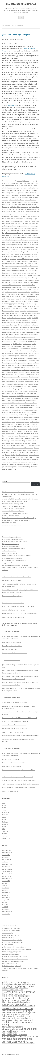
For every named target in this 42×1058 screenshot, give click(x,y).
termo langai (29, 452)
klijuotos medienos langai (13, 235)
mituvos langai (31, 306)
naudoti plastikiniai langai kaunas (16, 318)
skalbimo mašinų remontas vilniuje (17, 1023)
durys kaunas (31, 216)
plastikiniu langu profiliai (25, 429)
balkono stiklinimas (30, 193)
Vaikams (4, 836)
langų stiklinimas (12, 280)
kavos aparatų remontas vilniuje (16, 1000)
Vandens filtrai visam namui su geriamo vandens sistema (18, 770)
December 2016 (6, 893)
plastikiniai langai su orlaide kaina (26, 396)
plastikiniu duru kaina (17, 410)
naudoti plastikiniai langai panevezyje (26, 323)
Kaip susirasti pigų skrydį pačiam (11, 537)
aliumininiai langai (25, 183)
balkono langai (6, 193)
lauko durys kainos (28, 282)
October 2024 (6, 855)
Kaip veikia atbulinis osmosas (10, 759)
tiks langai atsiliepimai (17, 455)
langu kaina (24, 268)
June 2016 (5, 895)
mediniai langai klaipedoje (19, 297)
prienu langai (33, 436)
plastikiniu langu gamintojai (27, 415)
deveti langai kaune (14, 209)
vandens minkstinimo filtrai (17, 1038)
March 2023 (5, 857)
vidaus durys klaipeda (20, 462)
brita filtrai (24, 984)
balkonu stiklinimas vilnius (13, 204)
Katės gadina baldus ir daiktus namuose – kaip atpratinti (18, 606)
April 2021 (5, 862)
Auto (3, 803)
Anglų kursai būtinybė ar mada (11, 563)
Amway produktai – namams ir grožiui (13, 511)
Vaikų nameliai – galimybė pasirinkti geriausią (15, 513)
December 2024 (6, 850)
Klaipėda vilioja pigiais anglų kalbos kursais (14, 541)
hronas (23, 230)
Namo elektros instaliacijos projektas (18, 1010)
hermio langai (6, 230)
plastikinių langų (7, 412)
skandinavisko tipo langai (25, 448)
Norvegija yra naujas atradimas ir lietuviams (15, 565)
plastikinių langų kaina (8, 422)
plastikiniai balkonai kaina (26, 348)
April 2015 (5, 907)
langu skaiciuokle (29, 278)
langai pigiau (26, 249)
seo (28, 1016)
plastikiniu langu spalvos (16, 434)
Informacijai (20, 181)
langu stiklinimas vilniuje (25, 280)
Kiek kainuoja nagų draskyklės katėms (13, 603)
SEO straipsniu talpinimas (12, 631)
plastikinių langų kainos (22, 422)
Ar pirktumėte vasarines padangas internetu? (15, 501)
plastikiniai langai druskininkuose (15, 358)
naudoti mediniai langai (17, 313)
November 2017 (7, 878)
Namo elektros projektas (13, 1012)
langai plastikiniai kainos (14, 252)
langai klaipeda (14, 245)
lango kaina (13, 259)
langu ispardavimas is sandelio (11, 268)
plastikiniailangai (26, 405)
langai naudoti (19, 247)
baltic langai (5, 207)
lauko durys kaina (17, 282)
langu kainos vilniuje (19, 271)
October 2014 (6, 914)
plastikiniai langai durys (32, 358)
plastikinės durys (17, 344)
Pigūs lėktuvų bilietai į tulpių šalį (11, 966)
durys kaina (23, 216)
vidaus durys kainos (32, 460)
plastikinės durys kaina (29, 344)
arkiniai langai (22, 188)
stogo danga (7, 1026)
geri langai (13, 226)
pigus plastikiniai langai (30, 341)
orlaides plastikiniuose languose (20, 330)
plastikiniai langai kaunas (28, 370)
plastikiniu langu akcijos (19, 412)
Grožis (4, 810)
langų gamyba (20, 263)
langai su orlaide (12, 256)
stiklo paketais (12, 105)
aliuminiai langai (14, 183)
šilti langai (28, 445)
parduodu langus (34, 332)
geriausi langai (34, 226)
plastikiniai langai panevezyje (29, 384)
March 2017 (5, 888)
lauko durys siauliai (15, 285)
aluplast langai (23, 186)
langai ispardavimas (31, 240)
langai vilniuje (29, 256)
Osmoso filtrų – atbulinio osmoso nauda (14, 725)
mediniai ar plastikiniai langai (10, 289)
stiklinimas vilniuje (21, 450)
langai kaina (17, 242)
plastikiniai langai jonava (25, 363)
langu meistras (17, 273)
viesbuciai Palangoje (25, 1042)
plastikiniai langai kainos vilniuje (11, 370)
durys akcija (15, 216)
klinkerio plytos (23, 1002)
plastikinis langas (14, 408)
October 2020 (6, 867)
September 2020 (7, 869)
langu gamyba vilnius (8, 266)
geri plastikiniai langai (23, 226)
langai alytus (32, 237)
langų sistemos (19, 278)
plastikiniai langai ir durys (9, 360)
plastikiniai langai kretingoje (16, 379)
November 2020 (7, 864)
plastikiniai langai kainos (13, 367)
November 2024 (7, 852)
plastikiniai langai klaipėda (21, 374)
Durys (4, 808)
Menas (4, 819)
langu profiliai (28, 275)
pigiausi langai (15, 339)
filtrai (26, 998)
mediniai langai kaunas (13, 294)
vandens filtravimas (10, 1033)
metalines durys (11, 306)
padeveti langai (34, 330)
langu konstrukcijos (31, 271)
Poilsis (4, 826)
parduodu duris (24, 332)
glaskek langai (22, 228)
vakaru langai (19, 457)
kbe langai (20, 233)
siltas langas (20, 445)
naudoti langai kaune (13, 311)
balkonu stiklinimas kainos (16, 200)
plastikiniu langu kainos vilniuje (26, 426)
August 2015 (5, 900)
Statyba (26, 181)
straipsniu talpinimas (11, 1029)
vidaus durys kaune (8, 462)
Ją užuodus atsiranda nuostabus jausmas (14, 560)
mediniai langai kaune (27, 294)
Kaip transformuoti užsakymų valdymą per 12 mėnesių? (18, 787)
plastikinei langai (7, 344)
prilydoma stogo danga (23, 1014)
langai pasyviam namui (15, 249)
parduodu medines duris (9, 334)
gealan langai (6, 226)
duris (26, 211)
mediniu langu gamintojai (30, 301)
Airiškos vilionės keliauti (9, 551)
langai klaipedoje (24, 245)
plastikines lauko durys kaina (24, 346)
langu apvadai (29, 259)
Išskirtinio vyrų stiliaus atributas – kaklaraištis (15, 728)
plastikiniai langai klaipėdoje (20, 377)
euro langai (32, 221)
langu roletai (10, 278)
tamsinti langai (14, 452)
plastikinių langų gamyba (9, 417)
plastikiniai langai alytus (14, 356)
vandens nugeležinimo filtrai (14, 1041)
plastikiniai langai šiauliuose (23, 391)
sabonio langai (6, 443)
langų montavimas (27, 273)
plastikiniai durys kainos (17, 351)
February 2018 (6, 876)
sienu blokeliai (30, 1020)
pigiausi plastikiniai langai (27, 339)
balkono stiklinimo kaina (9, 197)
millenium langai (21, 306)
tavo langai (22, 452)
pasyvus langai (6, 339)
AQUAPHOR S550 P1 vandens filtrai (12, 732)
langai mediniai (9, 247)
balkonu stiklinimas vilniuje (14, 202)
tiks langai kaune (29, 455)
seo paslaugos (25, 1018)
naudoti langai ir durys (21, 308)
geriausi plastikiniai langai (9, 228)
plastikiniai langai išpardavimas (26, 360)
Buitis (4, 805)
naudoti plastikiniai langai (32, 313)
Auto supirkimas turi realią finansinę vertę (14, 702)
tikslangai (12, 457)
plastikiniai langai (30, 351)
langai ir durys (10, 240)
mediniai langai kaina (24, 292)
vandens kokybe (9, 1036)
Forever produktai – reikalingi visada (12, 504)
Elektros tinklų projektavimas (18, 991)
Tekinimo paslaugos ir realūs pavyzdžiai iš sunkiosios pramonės (20, 784)
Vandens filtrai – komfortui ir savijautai (13, 506)
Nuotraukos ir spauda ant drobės (12, 580)
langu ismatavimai (20, 266)
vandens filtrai (29, 1028)
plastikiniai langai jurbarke (19, 365)
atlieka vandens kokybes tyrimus (16, 982)
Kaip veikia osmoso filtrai (9, 649)
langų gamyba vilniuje (31, 263)
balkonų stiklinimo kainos (29, 204)
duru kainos (19, 214)
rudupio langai (32, 441)
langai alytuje (24, 237)
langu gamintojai (19, 261)
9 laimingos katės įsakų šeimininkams (13, 617)
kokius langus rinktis (28, 235)
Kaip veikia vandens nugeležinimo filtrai (13, 763)
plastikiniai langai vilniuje (14, 403)
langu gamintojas (10, 263)
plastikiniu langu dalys (12, 415)
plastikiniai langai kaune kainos (23, 372)
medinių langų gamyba (9, 304)
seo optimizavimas (10, 1018)
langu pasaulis (19, 275)
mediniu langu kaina (22, 304)
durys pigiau (9, 221)
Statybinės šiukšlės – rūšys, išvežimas (13, 508)
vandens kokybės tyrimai (27, 1036)
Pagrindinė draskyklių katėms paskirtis (13, 610)
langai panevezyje (29, 247)
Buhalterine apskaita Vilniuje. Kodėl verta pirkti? (16, 520)
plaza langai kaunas (12, 436)
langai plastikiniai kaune (28, 252)
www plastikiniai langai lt (25, 467)
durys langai (29, 219)
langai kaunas (34, 242)
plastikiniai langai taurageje (23, 398)
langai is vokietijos (20, 240)
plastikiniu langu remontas (21, 431)
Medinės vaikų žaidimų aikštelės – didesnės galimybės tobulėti (20, 499)
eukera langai (24, 221)
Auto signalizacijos (7, 933)
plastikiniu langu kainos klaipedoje (20, 424)
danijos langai (33, 207)
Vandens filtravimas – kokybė (10, 515)
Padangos (5, 822)
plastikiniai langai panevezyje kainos (12, 386)
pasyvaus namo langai (28, 337)
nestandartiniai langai (21, 327)
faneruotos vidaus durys (13, 223)
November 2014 (7, 911)
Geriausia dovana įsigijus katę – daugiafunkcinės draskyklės (19, 613)
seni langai (14, 445)
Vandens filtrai (6, 838)
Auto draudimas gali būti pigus (11, 546)
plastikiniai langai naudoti (13, 384)
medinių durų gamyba (16, 301)
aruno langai (30, 188)
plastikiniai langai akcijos (21, 353)
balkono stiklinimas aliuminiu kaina (12, 195)
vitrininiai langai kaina (11, 467)
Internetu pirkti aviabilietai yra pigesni (13, 539)
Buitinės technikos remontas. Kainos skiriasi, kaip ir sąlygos (19, 518)
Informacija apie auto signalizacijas (12, 558)
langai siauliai (17, 254)
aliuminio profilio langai (11, 186)
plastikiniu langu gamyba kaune (26, 417)
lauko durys (8, 282)
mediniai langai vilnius (30, 299)
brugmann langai (23, 207)
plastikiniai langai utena (18, 400)
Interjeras (5, 815)
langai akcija (16, 237)
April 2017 (5, 885)
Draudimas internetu (8, 937)
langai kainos (25, 242)
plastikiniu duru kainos (30, 410)
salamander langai (30, 443)
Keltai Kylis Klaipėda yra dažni (10, 954)
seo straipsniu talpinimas (13, 1020)
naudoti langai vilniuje (26, 311)
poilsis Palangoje (9, 1014)
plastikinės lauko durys (9, 346)
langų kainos (31, 268)
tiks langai (7, 455)
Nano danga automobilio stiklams (12, 646)
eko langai (17, 221)
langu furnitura (9, 261)
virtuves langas (25, 464)
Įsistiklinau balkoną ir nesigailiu (16, 34)
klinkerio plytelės (9, 1002)
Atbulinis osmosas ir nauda (10, 791)
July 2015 (4, 902)
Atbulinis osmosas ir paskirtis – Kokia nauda (15, 721)
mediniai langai (24, 289)
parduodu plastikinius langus (13, 337)
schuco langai (6, 445)
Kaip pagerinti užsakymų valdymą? (12, 596)
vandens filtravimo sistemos (14, 1034)
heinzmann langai (31, 228)
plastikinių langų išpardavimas (28, 419)
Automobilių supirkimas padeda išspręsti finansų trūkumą (19, 780)
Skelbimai (5, 831)
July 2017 (4, 883)
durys (10, 216)
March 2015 (5, 909)
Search (4, 481)
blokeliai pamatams (11, 984)
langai (10, 237)
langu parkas (11, 275)
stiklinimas (12, 450)
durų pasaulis (27, 214)
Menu (21, 17)
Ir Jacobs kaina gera (7, 945)
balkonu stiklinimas (22, 197)
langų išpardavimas (32, 266)
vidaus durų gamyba (8, 460)
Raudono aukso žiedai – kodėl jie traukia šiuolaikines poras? (19, 718)
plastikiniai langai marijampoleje (14, 382)
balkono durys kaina (31, 190)
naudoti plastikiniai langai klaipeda (20, 320)
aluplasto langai (12, 188)
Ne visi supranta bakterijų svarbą (11, 525)
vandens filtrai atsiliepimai (13, 1031)
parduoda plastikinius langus (10, 332)
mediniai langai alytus (11, 292)
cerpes (32, 984)
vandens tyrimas (9, 1042)
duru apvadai (32, 211)
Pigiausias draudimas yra (9, 553)
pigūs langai (20, 341)
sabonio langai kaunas (17, 443)
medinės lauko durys (33, 287)
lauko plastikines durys (28, 285)
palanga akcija (30, 1012)
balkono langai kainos (17, 193)
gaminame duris (33, 223)
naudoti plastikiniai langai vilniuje (11, 325)
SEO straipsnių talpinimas (21, 3)
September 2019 (7, 871)
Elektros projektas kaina (12, 989)
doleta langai (20, 211)
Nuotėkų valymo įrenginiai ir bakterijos (13, 548)
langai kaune (6, 245)
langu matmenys (7, 273)
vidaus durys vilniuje (15, 464)
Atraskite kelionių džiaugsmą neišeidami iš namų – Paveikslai (19, 494)
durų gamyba (11, 214)
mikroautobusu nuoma (17, 1008)
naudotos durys (10, 327)
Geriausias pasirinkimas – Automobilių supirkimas (16, 577)
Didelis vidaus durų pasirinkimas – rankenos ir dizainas (18, 492)
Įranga (4, 817)
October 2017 (6, 881)
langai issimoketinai (8, 242)
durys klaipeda (11, 219)
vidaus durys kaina (20, 460)
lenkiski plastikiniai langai (9, 287)
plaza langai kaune (24, 436)
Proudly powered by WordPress (10, 1054)
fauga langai (24, 223)
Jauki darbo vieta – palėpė (9, 522)
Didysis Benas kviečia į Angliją (10, 544)
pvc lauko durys (19, 438)
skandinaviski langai (12, 448)
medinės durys (21, 287)
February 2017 (6, 890)
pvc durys (5, 438)
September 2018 (7, 874)
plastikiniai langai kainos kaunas (30, 367)
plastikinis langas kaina (26, 408)
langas (7, 259)
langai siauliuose (26, 254)
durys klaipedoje (20, 219)
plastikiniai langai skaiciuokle (25, 393)
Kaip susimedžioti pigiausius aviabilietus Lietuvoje (16, 556)
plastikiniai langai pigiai (13, 389)
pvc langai (11, 438)
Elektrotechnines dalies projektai (16, 996)
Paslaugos (5, 824)
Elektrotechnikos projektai (13, 994)
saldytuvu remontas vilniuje (14, 1016)
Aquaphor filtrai (7, 497)
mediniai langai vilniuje (17, 299)
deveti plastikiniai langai (27, 209)
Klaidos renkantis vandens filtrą (11, 642)
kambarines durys (11, 233)
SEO (3, 829)
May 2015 (5, 904)
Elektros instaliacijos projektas (20, 986)
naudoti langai (10, 308)
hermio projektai (16, 230)
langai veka (21, 256)
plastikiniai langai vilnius (14, 405)
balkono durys (21, 190)
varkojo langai (28, 457)
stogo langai (30, 450)
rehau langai (28, 438)
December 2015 (6, 897)
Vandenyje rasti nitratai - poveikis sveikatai (14, 653)
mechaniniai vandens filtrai (14, 1004)
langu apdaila (21, 259)
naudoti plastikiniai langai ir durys (12, 315)
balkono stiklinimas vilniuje (31, 195)
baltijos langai (14, 207)
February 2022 (6, 859)
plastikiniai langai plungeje (28, 389)
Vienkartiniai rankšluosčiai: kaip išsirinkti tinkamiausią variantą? (20, 735)
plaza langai (27, 434)
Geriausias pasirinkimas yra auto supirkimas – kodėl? (17, 777)
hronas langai (30, 230)
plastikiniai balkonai (12, 348)
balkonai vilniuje (11, 190)
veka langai (36, 457)
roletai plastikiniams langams (18, 441)
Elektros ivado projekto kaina (15, 987)
